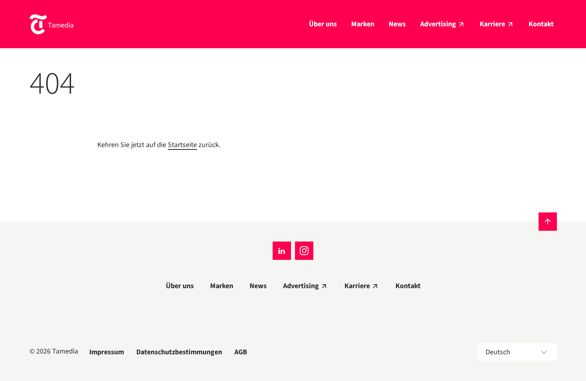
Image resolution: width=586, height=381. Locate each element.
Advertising (438, 24)
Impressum (106, 352)
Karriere (492, 24)
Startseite (182, 145)
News (397, 24)
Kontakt (541, 24)
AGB (240, 352)
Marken (362, 24)
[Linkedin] (282, 251)
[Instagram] (304, 251)
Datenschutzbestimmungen (179, 352)
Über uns (323, 24)
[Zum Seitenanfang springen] (548, 221)
